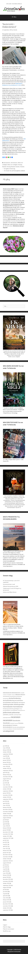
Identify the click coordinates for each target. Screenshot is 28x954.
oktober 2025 (6, 752)
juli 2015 (5, 889)
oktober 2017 (6, 836)
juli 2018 (5, 819)
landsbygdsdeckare (21, 710)
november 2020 (7, 787)
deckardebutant (6, 696)
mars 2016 (5, 873)
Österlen (17, 166)
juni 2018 (5, 821)
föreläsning (5, 708)
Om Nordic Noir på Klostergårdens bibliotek (14, 170)
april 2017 (5, 846)
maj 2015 (5, 893)
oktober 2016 (6, 858)
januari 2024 (6, 762)
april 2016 (5, 871)
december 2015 (7, 879)
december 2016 (7, 854)
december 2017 (7, 832)
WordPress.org (6, 931)
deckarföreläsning (15, 698)
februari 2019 (6, 807)
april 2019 (5, 803)
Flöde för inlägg (6, 927)
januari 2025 (6, 760)
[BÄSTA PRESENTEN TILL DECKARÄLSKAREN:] (14, 536)
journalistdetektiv (6, 710)
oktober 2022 (6, 768)
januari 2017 (6, 852)
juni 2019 (5, 801)
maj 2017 (5, 844)
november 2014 (7, 906)
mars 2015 (5, 897)
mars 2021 (5, 784)
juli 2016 (5, 865)
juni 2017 (5, 842)
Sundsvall (12, 723)
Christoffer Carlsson (11, 694)
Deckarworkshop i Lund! (9, 584)
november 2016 (7, 856)
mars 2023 (5, 766)
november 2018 (7, 811)
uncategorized (8, 731)
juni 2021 (5, 782)
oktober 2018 (6, 813)
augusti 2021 (6, 778)
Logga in (5, 924)
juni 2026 (5, 746)
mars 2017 (5, 848)
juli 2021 (5, 780)
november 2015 (7, 881)
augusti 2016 (6, 862)
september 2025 (7, 754)
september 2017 (7, 838)
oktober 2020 (6, 789)
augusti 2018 (6, 817)
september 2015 (7, 885)
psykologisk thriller (17, 714)
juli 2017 (5, 840)
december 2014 (7, 904)
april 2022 (5, 772)
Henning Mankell (11, 166)
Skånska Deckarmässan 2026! (10, 586)
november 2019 (7, 795)
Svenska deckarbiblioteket (18, 727)
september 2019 (7, 799)
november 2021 (7, 776)
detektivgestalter (8, 704)
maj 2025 (5, 756)
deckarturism (7, 162)
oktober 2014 (6, 908)
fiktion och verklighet (12, 164)
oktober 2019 (6, 797)
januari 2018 (6, 830)
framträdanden (8, 706)
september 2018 (7, 815)
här (14, 214)
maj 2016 (5, 869)
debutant (17, 694)
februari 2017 (6, 850)
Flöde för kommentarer (8, 929)
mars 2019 (5, 805)
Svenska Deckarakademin (17, 221)
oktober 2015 (6, 883)
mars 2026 (5, 748)
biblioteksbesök (7, 692)
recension (15, 717)
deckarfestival (19, 696)
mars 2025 (5, 758)
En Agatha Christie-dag (9, 168)
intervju (20, 708)
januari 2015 (6, 902)
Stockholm (16, 720)
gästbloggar (16, 708)
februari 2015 (6, 899)
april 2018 (5, 824)
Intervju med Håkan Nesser (9, 592)
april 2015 (5, 895)
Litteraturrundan (8, 226)
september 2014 (7, 910)
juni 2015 (5, 891)
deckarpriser (15, 702)
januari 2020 (6, 793)
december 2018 (7, 809)
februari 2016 (6, 875)
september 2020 (7, 791)
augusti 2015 (6, 887)
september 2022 (7, 770)
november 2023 (7, 764)
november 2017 (7, 834)
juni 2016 (5, 867)
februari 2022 (6, 774)
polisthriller (5, 714)
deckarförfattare (19, 700)
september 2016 (7, 860)
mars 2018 (5, 826)
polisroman (7, 712)
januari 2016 (6, 877)
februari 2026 (6, 750)
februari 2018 (6, 828)
